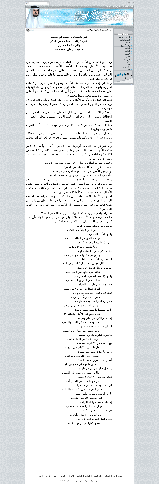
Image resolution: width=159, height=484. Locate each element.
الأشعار (127, 54)
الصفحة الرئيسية (124, 37)
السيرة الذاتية (125, 40)
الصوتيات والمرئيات (126, 66)
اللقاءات (127, 51)
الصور (128, 70)
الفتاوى (127, 48)
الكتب (128, 57)
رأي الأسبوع (125, 46)
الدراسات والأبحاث (126, 61)
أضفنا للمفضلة (121, 2)
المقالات (127, 43)
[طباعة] (28, 30)
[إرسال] (32, 30)
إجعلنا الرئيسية (130, 2)
